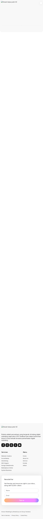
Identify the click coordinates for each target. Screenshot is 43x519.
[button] (41, 3)
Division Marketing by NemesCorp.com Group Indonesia (15, 511)
